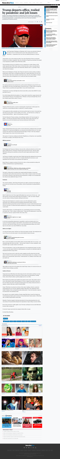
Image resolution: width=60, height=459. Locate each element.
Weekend (43, 450)
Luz (49, 450)
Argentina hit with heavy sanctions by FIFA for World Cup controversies (16, 263)
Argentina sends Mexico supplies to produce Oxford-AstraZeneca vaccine (14, 436)
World (30, 2)
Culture (33, 2)
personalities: (5, 317)
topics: (4, 320)
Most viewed (48, 6)
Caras (13, 450)
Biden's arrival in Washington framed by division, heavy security (12, 434)
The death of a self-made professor (12, 145)
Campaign (11, 321)
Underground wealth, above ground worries (12, 103)
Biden (26, 321)
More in (3, 415)
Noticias (22, 450)
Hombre (29, 450)
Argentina (17, 2)
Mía (51, 450)
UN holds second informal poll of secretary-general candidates (15, 238)
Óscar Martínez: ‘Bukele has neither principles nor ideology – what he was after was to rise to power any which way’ (19, 169)
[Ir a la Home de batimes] (30, 445)
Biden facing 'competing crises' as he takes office (10, 438)
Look (46, 450)
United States (19, 321)
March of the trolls (9, 191)
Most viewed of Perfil (51, 29)
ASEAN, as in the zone (9, 125)
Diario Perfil (9, 450)
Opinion (41, 2)
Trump (29, 321)
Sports (37, 2)
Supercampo (38, 450)
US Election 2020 (33, 321)
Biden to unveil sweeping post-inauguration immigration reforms (13, 433)
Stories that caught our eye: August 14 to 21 (14, 217)
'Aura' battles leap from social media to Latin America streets (16, 81)
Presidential (7, 321)
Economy (21, 2)
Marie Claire (17, 450)
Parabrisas (33, 450)
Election (15, 321)
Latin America (26, 2)
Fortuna (25, 450)
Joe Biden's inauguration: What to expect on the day (11, 431)
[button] (41, 25)
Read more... (10, 79)
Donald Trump (5, 318)
